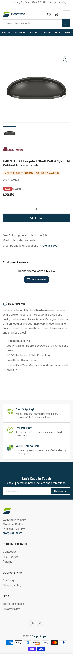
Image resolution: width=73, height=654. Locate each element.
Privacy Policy (11, 609)
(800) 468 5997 (49, 245)
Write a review (36, 279)
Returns (7, 561)
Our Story (8, 580)
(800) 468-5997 (12, 533)
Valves (47, 32)
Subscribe (60, 491)
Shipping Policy (12, 585)
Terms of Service (13, 604)
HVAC (58, 32)
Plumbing (20, 32)
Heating (6, 32)
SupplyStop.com (41, 636)
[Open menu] (66, 14)
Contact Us (10, 551)
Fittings (35, 32)
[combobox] (36, 23)
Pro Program (11, 556)
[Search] (66, 23)
